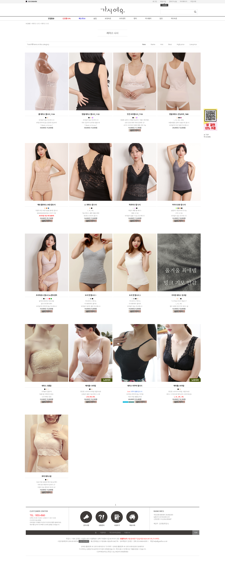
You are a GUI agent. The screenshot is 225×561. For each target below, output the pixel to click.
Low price (193, 44)
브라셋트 (122, 18)
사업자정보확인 (83, 541)
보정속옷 (108, 18)
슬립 (95, 18)
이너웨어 (148, 18)
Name (153, 44)
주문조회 (193, 1)
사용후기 (117, 525)
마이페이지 (183, 1)
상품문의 (101, 525)
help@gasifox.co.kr (160, 541)
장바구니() (173, 1)
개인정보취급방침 (115, 532)
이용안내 (127, 532)
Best (170, 44)
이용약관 (103, 532)
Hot (161, 44)
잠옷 (161, 18)
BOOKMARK (32, 1)
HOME (28, 23)
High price (180, 44)
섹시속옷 (174, 18)
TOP (195, 532)
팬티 (135, 18)
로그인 (155, 1)
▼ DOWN (207, 137)
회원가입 (163, 1)
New (144, 44)
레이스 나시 (36, 23)
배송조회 (132, 525)
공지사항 (86, 525)
